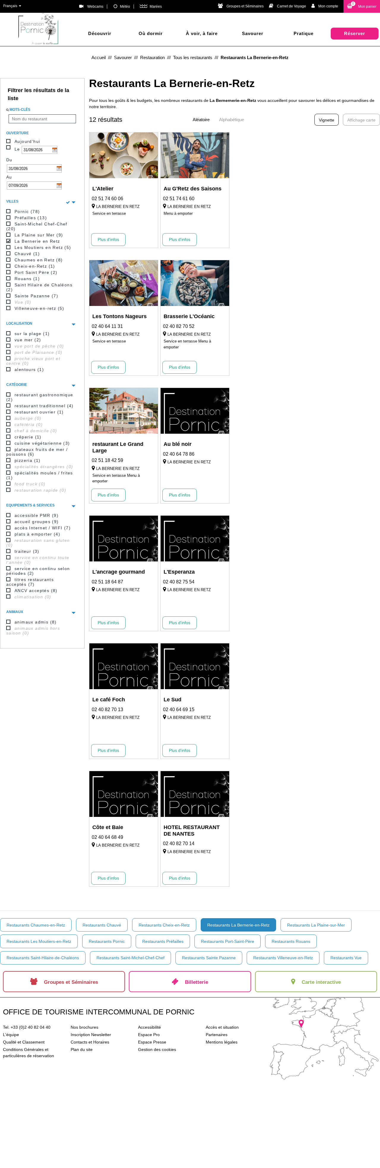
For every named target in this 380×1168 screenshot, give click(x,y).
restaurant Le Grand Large (117, 447)
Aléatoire (201, 119)
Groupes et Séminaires (245, 6)
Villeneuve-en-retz (39, 308)
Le (17, 149)
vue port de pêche (39, 346)
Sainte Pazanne (36, 295)
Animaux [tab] (14, 612)
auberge (28, 418)
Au (9, 177)
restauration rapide (40, 490)
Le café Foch (108, 700)
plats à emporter (37, 534)
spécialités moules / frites (39, 475)
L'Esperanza (179, 572)
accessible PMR (36, 515)
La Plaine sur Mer (39, 235)
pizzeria (28, 460)
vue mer (28, 339)
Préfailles (31, 217)
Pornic (27, 211)
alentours (29, 369)
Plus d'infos (108, 239)
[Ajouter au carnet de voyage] (149, 180)
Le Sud (172, 700)
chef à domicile (36, 430)
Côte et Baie (107, 827)
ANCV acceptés (36, 590)
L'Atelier (102, 189)
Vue (23, 302)
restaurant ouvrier (39, 412)
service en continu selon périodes (38, 571)
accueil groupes (37, 521)
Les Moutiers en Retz (43, 247)
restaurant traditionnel (44, 405)
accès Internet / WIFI (43, 527)
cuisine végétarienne (42, 443)
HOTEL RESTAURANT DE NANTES (192, 830)
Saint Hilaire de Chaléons (39, 287)
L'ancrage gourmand (118, 572)
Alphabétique (231, 119)
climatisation (33, 596)
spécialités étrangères (44, 466)
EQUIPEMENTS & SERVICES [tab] (30, 505)
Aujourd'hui (27, 141)
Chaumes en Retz (39, 260)
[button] (361, 6)
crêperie (28, 437)
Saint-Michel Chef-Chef (36, 226)
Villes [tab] (12, 201)
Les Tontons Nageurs (119, 316)
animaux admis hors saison (33, 630)
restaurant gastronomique (39, 397)
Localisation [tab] (19, 323)
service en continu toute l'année (37, 560)
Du (9, 159)
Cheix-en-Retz (35, 266)
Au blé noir (177, 444)
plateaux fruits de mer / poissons (37, 452)
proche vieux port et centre (33, 361)
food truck (30, 484)
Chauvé (27, 253)
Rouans (27, 278)
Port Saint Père (36, 272)
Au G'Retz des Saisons (192, 189)
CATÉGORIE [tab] (16, 385)
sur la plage (32, 333)
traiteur (27, 551)
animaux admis (36, 622)
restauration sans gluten (38, 542)
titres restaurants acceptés (30, 582)
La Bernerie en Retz (37, 241)
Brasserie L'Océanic (189, 316)
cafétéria (29, 424)
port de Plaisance (38, 352)
